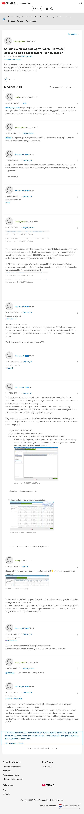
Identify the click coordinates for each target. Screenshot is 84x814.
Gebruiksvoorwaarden (12, 766)
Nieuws (29, 17)
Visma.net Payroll (15, 17)
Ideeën (68, 17)
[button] (6, 79)
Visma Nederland (70, 805)
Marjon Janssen (26, 56)
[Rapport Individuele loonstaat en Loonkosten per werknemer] (75, 87)
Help (51, 8)
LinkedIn (6, 794)
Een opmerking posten (14, 743)
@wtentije (9, 673)
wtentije (25, 566)
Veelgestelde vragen (11, 775)
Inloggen (37, 8)
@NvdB (8, 137)
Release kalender (15, 21)
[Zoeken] (80, 3)
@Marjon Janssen (12, 107)
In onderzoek (12, 319)
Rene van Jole (27, 160)
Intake (7, 203)
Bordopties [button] (72, 34)
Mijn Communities (46, 8)
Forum (59, 17)
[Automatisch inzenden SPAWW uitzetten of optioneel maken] (79, 87)
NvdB (24, 103)
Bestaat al (9, 368)
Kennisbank (39, 17)
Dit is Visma (47, 766)
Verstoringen (31, 21)
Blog (4, 790)
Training (50, 17)
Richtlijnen (7, 771)
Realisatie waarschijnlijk (13, 59)
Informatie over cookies (12, 779)
